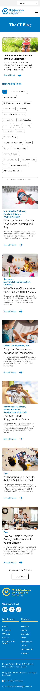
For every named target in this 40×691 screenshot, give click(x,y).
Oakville (24, 645)
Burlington (25, 634)
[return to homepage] (13, 14)
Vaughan (25, 653)
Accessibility (21, 667)
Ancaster (25, 626)
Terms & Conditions (24, 664)
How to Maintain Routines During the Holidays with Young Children (18, 539)
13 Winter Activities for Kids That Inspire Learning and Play (19, 224)
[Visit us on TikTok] (18, 609)
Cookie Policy (8, 667)
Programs (6, 630)
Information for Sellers (8, 642)
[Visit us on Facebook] (12, 609)
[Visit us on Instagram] (5, 609)
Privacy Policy (8, 664)
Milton (23, 638)
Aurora (24, 630)
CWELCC (6, 634)
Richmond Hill (27, 649)
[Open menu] (36, 12)
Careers (5, 638)
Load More (20, 576)
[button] (4, 92)
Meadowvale (27, 642)
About (5, 626)
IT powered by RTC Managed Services (17, 687)
